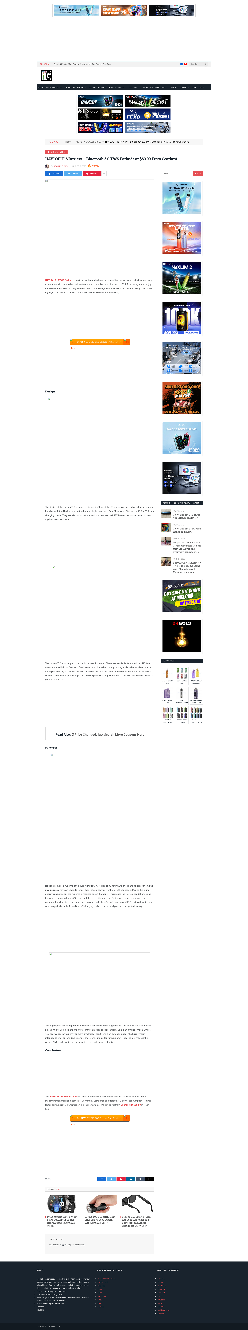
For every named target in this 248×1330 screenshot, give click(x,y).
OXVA (100, 1289)
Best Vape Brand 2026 (154, 87)
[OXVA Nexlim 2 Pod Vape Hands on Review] (166, 527)
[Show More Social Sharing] (104, 173)
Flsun (160, 1296)
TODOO (101, 1306)
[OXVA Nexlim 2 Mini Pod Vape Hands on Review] (166, 513)
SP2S (100, 1300)
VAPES (121, 87)
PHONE (80, 87)
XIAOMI (196, 503)
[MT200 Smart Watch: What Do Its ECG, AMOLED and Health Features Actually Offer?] (62, 1204)
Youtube (40, 1310)
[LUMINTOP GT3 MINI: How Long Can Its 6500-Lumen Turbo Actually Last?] (100, 1204)
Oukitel (161, 1306)
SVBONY (161, 1278)
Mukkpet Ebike (164, 1310)
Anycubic (161, 1300)
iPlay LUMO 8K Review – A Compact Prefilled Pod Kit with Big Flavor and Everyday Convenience (187, 547)
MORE (184, 87)
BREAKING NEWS (53, 87)
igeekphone (55, 1326)
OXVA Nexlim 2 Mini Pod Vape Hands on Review (186, 516)
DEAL (194, 87)
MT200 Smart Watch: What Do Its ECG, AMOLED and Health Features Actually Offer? (62, 1221)
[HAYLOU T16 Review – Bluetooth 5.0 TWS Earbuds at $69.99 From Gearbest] (99, 206)
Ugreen (161, 1313)
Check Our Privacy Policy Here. (49, 1294)
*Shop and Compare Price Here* (50, 1303)
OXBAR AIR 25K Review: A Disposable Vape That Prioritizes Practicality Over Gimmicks (83, 64)
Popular (166, 503)
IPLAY (100, 1303)
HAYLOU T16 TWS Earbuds (59, 280)
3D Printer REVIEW (182, 503)
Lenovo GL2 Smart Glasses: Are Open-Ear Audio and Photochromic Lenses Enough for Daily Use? (137, 1221)
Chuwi (160, 1282)
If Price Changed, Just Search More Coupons (108, 734)
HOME (41, 87)
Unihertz (161, 1292)
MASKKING (102, 1296)
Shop (201, 87)
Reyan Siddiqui (61, 166)
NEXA (100, 1292)
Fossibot (161, 1289)
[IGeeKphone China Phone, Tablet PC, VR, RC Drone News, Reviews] (46, 75)
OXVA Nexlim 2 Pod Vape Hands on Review (187, 530)
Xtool (160, 1303)
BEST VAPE (134, 87)
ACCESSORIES (56, 152)
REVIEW (173, 87)
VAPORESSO (103, 1282)
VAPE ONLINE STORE (107, 1278)
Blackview (162, 1285)
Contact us (41, 1291)
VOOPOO (101, 1285)
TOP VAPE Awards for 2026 (102, 87)
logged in (64, 1244)
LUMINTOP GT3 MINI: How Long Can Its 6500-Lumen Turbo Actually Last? (99, 1219)
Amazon (70, 87)
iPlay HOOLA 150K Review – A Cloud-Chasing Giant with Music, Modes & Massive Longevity (187, 567)
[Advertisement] (124, 39)
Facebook (41, 1306)
